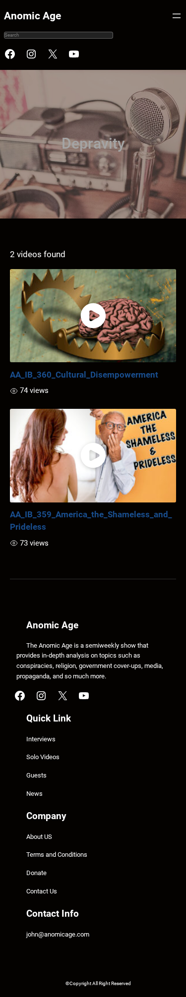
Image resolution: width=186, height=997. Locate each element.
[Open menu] (177, 16)
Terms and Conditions (56, 854)
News (34, 793)
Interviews (41, 739)
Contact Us (41, 891)
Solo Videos (43, 757)
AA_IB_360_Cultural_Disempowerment (84, 375)
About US (39, 836)
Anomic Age (32, 16)
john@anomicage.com (57, 934)
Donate (36, 873)
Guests (36, 775)
